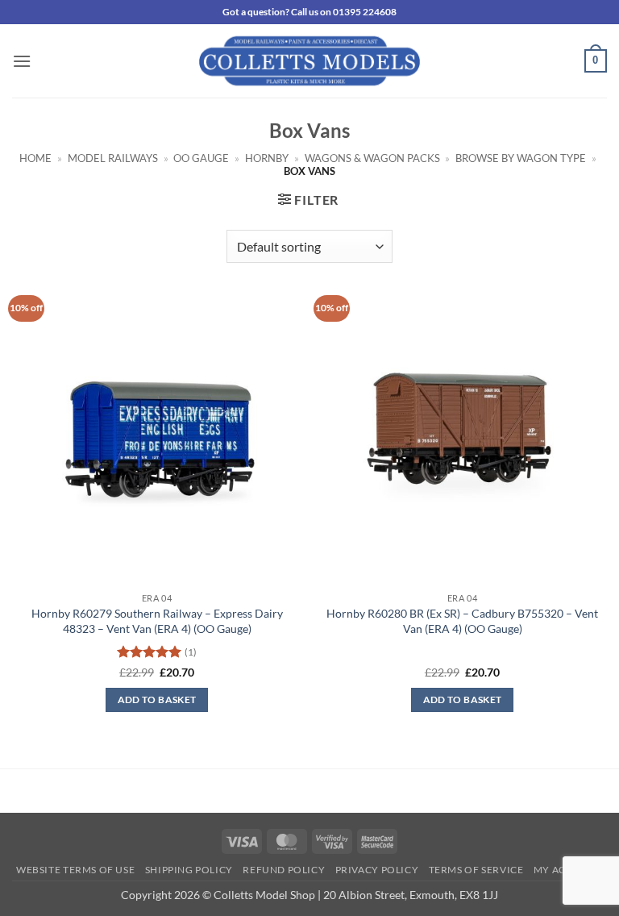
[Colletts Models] (309, 61)
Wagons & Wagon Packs (372, 158)
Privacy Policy (377, 870)
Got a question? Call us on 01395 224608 (309, 12)
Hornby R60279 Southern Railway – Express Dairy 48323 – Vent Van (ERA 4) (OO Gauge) (157, 620)
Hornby (267, 158)
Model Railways (113, 158)
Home (35, 158)
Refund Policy (284, 870)
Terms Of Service (476, 870)
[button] (21, 61)
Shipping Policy (189, 870)
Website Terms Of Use (75, 870)
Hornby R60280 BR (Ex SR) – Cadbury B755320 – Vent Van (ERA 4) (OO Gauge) (462, 620)
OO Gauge (201, 158)
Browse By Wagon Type (520, 158)
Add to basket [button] (157, 699)
